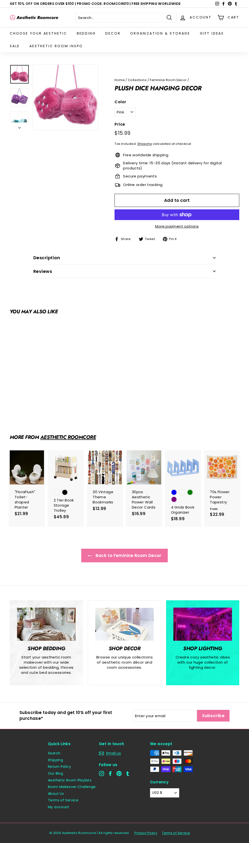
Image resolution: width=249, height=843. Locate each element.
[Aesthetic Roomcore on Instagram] (101, 773)
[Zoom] (65, 97)
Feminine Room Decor (168, 80)
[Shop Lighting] (202, 624)
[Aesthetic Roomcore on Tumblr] (127, 773)
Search (54, 753)
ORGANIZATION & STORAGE (160, 33)
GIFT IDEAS (212, 33)
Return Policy (59, 766)
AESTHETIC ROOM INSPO (56, 46)
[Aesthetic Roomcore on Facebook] (110, 773)
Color (120, 102)
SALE (15, 46)
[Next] (19, 126)
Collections (137, 80)
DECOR (112, 33)
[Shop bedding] (46, 624)
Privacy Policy (145, 833)
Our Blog (55, 773)
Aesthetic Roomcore (68, 437)
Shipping (144, 144)
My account (58, 807)
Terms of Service (63, 800)
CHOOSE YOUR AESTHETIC (38, 33)
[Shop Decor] (124, 624)
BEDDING (86, 33)
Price (120, 124)
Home (120, 80)
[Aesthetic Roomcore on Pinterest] (119, 773)
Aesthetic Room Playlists (69, 780)
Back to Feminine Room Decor (127, 555)
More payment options (177, 226)
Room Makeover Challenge (72, 786)
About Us (56, 793)
